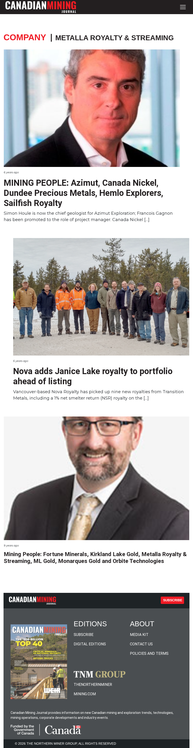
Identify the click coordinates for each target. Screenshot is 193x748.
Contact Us (141, 644)
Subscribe (172, 600)
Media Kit (139, 634)
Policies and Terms (149, 653)
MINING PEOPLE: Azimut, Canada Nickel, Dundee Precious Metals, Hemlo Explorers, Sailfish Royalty (83, 193)
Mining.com (85, 694)
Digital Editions (90, 644)
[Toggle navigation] (182, 7)
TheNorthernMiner (93, 684)
